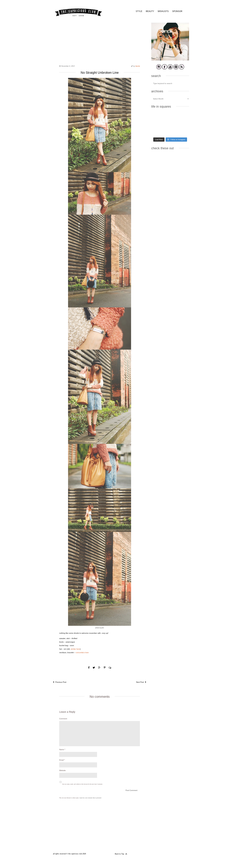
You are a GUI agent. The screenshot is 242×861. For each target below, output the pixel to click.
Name (62, 749)
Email (62, 760)
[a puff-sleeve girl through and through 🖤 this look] (183, 124)
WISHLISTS (163, 11)
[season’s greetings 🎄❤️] (157, 116)
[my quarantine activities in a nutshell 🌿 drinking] (183, 132)
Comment (63, 719)
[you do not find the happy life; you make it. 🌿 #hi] (170, 116)
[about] (170, 60)
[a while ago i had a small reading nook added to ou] (170, 124)
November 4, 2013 (68, 66)
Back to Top (120, 854)
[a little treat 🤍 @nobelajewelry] (183, 116)
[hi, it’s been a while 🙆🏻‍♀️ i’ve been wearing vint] (170, 132)
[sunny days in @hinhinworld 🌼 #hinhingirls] (157, 124)
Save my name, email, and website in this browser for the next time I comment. (82, 784)
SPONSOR (177, 11)
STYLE (139, 11)
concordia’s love (82, 652)
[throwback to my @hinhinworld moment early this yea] (157, 132)
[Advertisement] (99, 40)
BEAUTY (150, 11)
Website (62, 770)
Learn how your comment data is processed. (90, 798)
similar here (75, 649)
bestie (137, 66)
